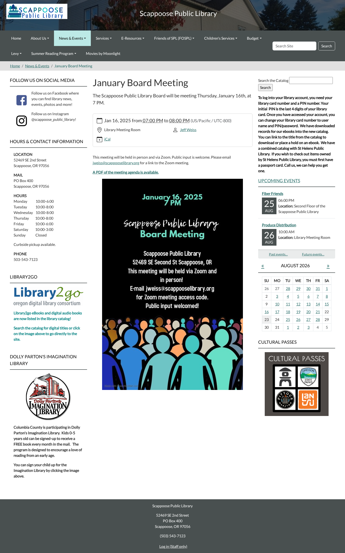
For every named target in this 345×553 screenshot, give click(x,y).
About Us (38, 38)
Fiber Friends (272, 193)
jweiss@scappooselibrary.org (116, 162)
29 (298, 288)
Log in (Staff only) (173, 546)
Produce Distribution (279, 225)
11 (288, 304)
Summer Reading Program (52, 53)
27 (308, 319)
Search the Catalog (273, 80)
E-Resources (131, 38)
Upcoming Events (279, 180)
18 (288, 311)
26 (298, 319)
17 (277, 311)
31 (318, 288)
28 (288, 288)
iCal (107, 139)
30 (308, 288)
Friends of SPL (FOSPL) (173, 38)
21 (318, 311)
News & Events (71, 38)
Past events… (278, 254)
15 (327, 304)
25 (288, 319)
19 (298, 311)
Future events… (313, 254)
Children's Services (219, 38)
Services (102, 38)
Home (16, 38)
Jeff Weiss (188, 129)
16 (266, 311)
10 (277, 304)
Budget (253, 38)
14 (318, 304)
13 (308, 304)
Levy (15, 53)
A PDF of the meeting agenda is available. (126, 172)
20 (308, 311)
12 (298, 304)
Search (326, 46)
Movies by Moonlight (103, 53)
